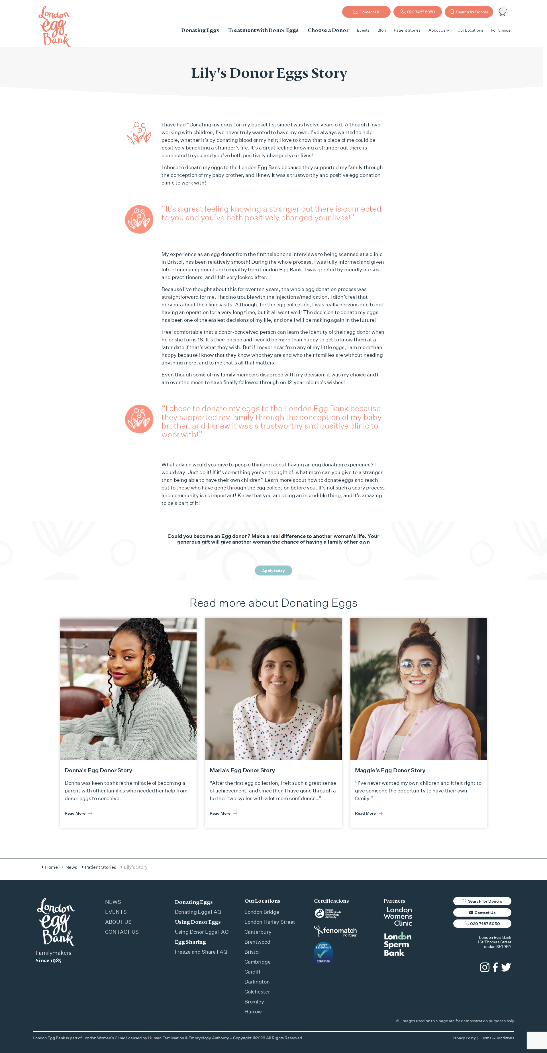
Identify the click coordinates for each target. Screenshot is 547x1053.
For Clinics (500, 30)
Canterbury (258, 932)
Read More (75, 813)
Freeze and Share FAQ (201, 951)
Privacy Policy (464, 1038)
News (71, 867)
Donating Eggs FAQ (198, 912)
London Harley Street (269, 922)
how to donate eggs (330, 480)
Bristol (252, 951)
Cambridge (257, 961)
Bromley (254, 1001)
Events (363, 30)
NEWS (113, 902)
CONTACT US (122, 932)
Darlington (257, 981)
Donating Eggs (194, 901)
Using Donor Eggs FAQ (202, 932)
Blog (381, 30)
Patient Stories (407, 30)
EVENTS (115, 912)
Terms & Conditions (497, 1038)
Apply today (273, 570)
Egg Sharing (190, 941)
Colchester (257, 991)
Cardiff (252, 971)
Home (51, 867)
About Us (436, 30)
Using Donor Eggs (198, 921)
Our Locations (470, 30)
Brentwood (257, 942)
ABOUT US (118, 922)
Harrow (253, 1011)
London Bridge (261, 912)
